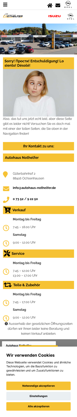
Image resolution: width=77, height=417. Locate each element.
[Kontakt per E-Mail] (57, 4)
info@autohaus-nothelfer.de (34, 188)
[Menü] (5, 4)
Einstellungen (38, 396)
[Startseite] (50, 4)
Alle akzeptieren (38, 406)
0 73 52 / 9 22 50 (25, 199)
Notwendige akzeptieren (38, 385)
